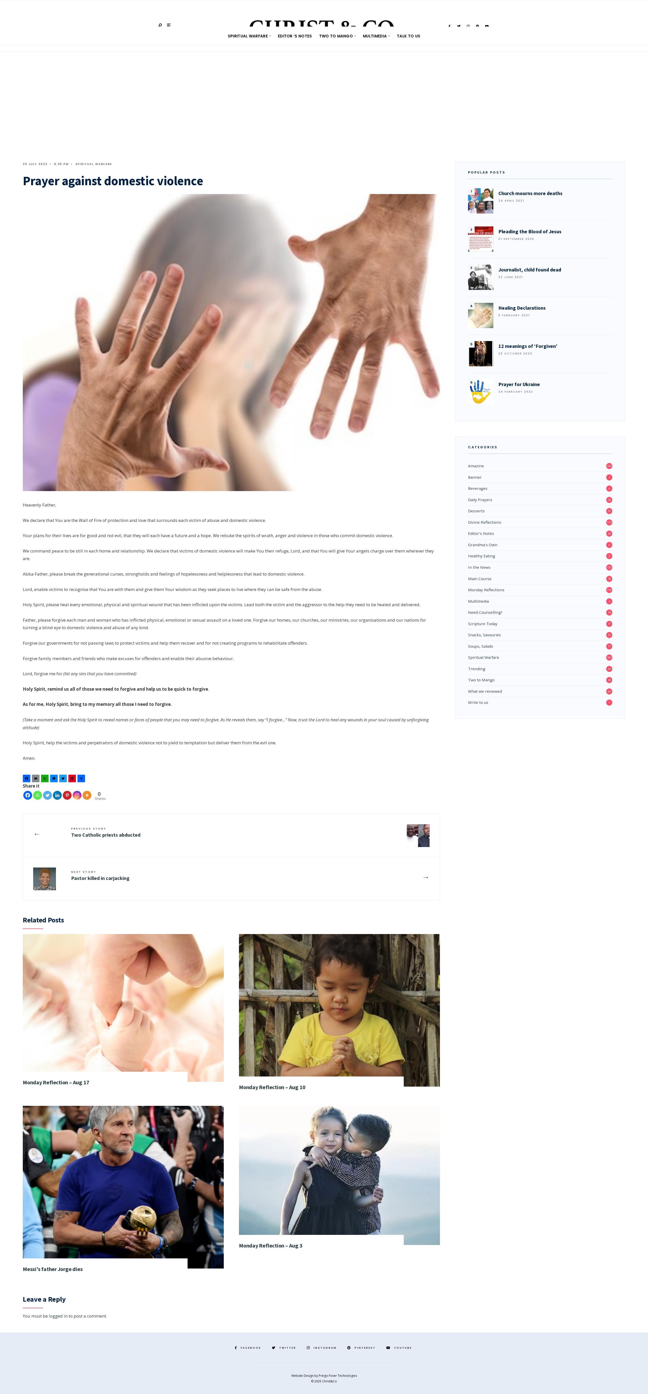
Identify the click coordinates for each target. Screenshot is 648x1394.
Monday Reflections (486, 589)
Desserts (476, 510)
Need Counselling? (485, 612)
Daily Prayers (480, 499)
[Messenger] (54, 780)
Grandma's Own (482, 544)
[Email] (36, 780)
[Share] (82, 780)
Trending (476, 668)
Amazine (476, 465)
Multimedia (375, 36)
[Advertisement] (324, 108)
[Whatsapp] (37, 795)
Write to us (478, 702)
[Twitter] (63, 780)
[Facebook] (27, 780)
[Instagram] (77, 795)
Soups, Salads (480, 646)
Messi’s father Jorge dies (53, 1269)
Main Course (480, 578)
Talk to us (408, 36)
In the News (479, 567)
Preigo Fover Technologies (338, 1376)
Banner (475, 477)
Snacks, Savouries (484, 634)
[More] (87, 795)
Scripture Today (482, 623)
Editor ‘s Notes (295, 36)
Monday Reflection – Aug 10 (272, 1087)
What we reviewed (485, 691)
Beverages (478, 488)
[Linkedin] (57, 795)
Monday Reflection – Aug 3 (270, 1245)
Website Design (302, 1376)
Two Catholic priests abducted (105, 832)
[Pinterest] (72, 780)
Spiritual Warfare (248, 36)
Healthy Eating (481, 555)
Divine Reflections (484, 522)
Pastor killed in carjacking (100, 875)
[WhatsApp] (45, 780)
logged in (58, 1316)
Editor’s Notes (481, 533)
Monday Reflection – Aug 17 (56, 1082)
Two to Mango (336, 36)
